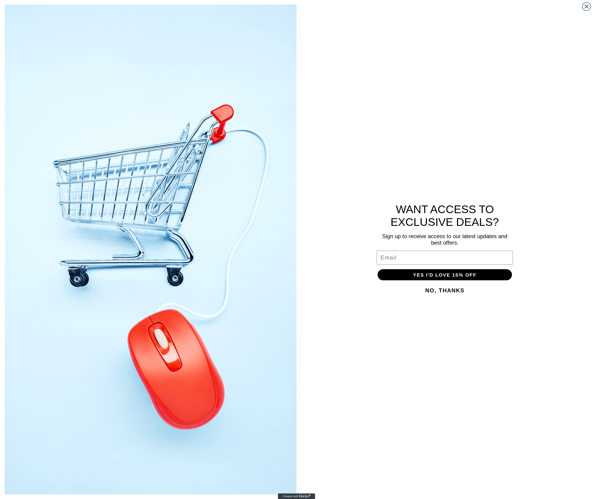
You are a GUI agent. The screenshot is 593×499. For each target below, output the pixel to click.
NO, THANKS (444, 290)
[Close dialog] (586, 6)
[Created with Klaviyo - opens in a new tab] (296, 496)
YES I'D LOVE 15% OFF (444, 275)
